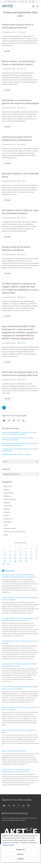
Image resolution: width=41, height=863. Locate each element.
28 (15, 561)
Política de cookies (8, 845)
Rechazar (20, 854)
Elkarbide (22, 297)
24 (31, 558)
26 (4, 561)
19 (4, 558)
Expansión (7, 502)
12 (4, 555)
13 (10, 555)
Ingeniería (23, 32)
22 (20, 558)
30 (26, 561)
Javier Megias (8, 522)
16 (26, 555)
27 (10, 561)
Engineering (7, 496)
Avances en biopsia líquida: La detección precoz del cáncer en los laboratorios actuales (19, 433)
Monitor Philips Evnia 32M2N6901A (14, 751)
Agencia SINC (8, 486)
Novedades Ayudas (10, 528)
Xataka (6, 535)
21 (15, 558)
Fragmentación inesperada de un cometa (16, 454)
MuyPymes (9, 570)
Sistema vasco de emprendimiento (14, 531)
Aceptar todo (20, 849)
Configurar (20, 858)
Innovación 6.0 (8, 519)
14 (15, 555)
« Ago (4, 564)
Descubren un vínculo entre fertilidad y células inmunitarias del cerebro (17, 439)
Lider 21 (6, 525)
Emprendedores (8, 493)
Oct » (8, 564)
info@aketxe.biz (11, 1)
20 (10, 558)
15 (20, 555)
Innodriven (7, 512)
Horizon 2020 (8, 506)
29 (20, 561)
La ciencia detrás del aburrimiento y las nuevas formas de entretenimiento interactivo (20, 444)
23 (26, 558)
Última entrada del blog (15, 813)
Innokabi (6, 515)
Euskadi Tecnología (9, 499)
